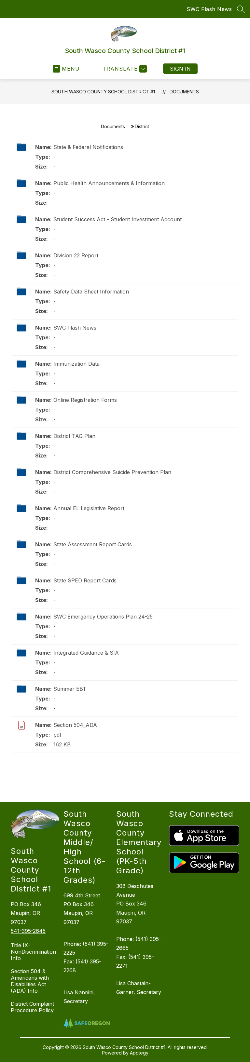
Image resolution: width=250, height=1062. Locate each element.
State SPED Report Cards (85, 580)
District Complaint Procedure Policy (32, 1007)
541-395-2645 (28, 931)
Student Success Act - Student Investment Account (117, 219)
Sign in (180, 68)
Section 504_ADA (75, 725)
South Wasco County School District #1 (103, 91)
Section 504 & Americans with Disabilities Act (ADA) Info (30, 981)
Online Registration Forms (85, 400)
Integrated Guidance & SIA (86, 652)
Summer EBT (69, 689)
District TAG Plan (74, 436)
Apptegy (139, 1052)
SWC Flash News (209, 9)
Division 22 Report (75, 255)
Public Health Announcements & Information (109, 183)
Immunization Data (76, 364)
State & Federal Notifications (88, 147)
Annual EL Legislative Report (88, 508)
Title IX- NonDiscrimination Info (33, 951)
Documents (184, 91)
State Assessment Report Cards (92, 544)
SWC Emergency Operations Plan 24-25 (103, 616)
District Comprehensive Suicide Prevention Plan (112, 472)
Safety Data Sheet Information (91, 291)
